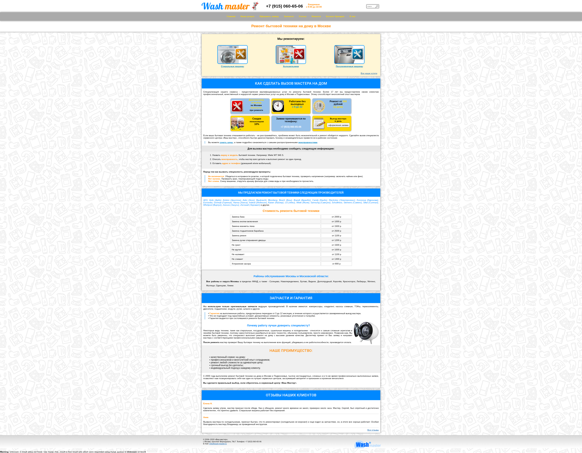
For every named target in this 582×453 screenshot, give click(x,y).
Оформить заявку (269, 16)
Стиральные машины (232, 66)
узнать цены (226, 142)
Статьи (302, 16)
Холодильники (291, 66)
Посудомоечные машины (349, 66)
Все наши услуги (369, 73)
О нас (352, 16)
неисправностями (307, 142)
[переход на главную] (230, 9)
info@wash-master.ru (218, 444)
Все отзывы (373, 430)
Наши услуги (247, 16)
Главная (231, 16)
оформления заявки (338, 125)
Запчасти (289, 16)
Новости (316, 16)
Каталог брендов (335, 16)
